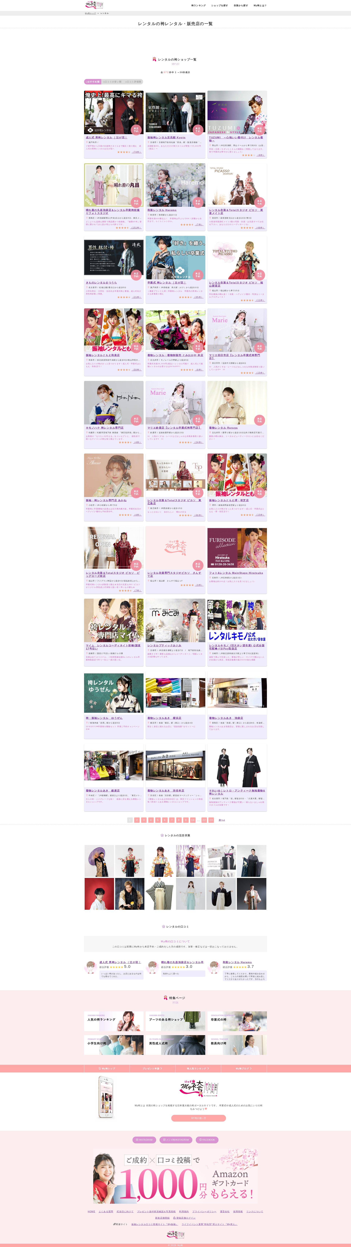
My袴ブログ (243, 1068)
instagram (145, 1140)
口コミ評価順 (134, 81)
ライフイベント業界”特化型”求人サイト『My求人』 (210, 1224)
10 (193, 820)
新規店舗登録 (162, 1218)
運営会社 (225, 1211)
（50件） (137, 370)
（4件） (137, 442)
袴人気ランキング (197, 1068)
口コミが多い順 (113, 81)
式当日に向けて (125, 1211)
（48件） (260, 227)
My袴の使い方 (198, 1118)
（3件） (199, 585)
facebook (208, 1140)
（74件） (137, 152)
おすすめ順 (94, 81)
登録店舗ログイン (186, 1218)
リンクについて (254, 1211)
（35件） (198, 297)
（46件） (198, 515)
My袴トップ (108, 1068)
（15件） (260, 373)
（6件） (199, 370)
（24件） (198, 442)
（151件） (136, 227)
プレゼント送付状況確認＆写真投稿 (156, 1211)
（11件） (260, 300)
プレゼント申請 (151, 1068)
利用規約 (184, 1211)
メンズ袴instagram (177, 1140)
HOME (91, 1211)
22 (204, 820)
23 (211, 820)
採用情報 (238, 1211)
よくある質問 (106, 1211)
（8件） (260, 155)
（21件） (137, 297)
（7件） (199, 224)
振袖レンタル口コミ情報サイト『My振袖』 (154, 1224)
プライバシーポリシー (204, 1211)
